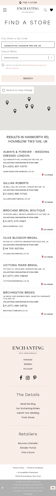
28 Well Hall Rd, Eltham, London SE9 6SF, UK (24, 187)
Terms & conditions (35, 468)
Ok (53, 488)
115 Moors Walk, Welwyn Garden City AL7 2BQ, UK (26, 214)
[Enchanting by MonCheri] (28, 350)
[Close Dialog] (2, 487)
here (30, 494)
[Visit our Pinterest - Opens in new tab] (34, 377)
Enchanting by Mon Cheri (26, 163)
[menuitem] (28, 2)
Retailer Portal (28, 447)
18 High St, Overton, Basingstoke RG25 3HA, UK (25, 241)
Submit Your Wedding (28, 413)
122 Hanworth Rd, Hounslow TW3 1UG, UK (23, 159)
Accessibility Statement (28, 472)
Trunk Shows (27, 417)
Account (27, 368)
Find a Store (28, 452)
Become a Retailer (28, 443)
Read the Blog (28, 404)
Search (28, 78)
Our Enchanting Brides (28, 408)
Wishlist (28, 364)
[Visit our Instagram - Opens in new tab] (28, 377)
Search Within (9, 51)
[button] (4, 10)
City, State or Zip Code (14, 38)
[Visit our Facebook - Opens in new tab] (21, 377)
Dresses (28, 359)
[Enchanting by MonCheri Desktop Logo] (28, 10)
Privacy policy (18, 468)
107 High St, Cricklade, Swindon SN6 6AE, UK (24, 269)
